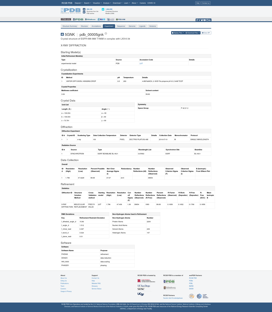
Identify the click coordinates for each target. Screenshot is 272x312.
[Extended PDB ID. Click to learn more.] (106, 33)
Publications (65, 283)
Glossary (95, 286)
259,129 (89, 9)
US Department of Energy (138, 304)
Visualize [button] (96, 3)
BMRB (191, 286)
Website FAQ (96, 283)
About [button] (134, 3)
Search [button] (87, 3)
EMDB (191, 289)
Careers (143, 3)
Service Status (96, 289)
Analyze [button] (106, 3)
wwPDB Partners (195, 275)
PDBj (190, 283)
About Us (64, 278)
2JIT (141, 63)
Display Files (178, 33)
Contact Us (95, 278)
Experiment (109, 26)
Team (62, 286)
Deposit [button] (78, 3)
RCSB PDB (67, 2)
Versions (152, 26)
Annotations (96, 26)
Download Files (192, 33)
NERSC (123, 309)
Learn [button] (126, 3)
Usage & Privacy (66, 291)
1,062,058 (109, 9)
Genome (132, 26)
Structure (84, 26)
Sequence (121, 26)
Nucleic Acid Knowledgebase (173, 298)
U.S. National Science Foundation (104, 304)
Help (197, 3)
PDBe (191, 281)
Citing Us (64, 281)
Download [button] (117, 3)
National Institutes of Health (119, 306)
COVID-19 (151, 3)
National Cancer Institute (173, 304)
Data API (206, 33)
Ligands (142, 26)
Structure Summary (70, 26)
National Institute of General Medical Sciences (89, 306)
